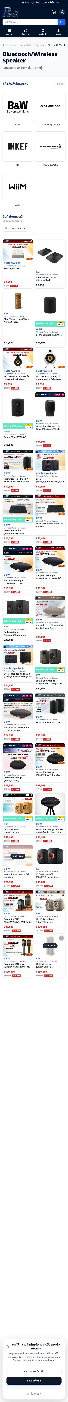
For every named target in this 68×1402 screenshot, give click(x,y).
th (57, 2)
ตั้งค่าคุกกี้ (36, 1394)
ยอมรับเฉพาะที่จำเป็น (34, 1371)
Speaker (40, 45)
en (64, 2)
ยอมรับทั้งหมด (34, 1380)
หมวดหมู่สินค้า (26, 45)
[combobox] (30, 22)
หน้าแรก (12, 45)
